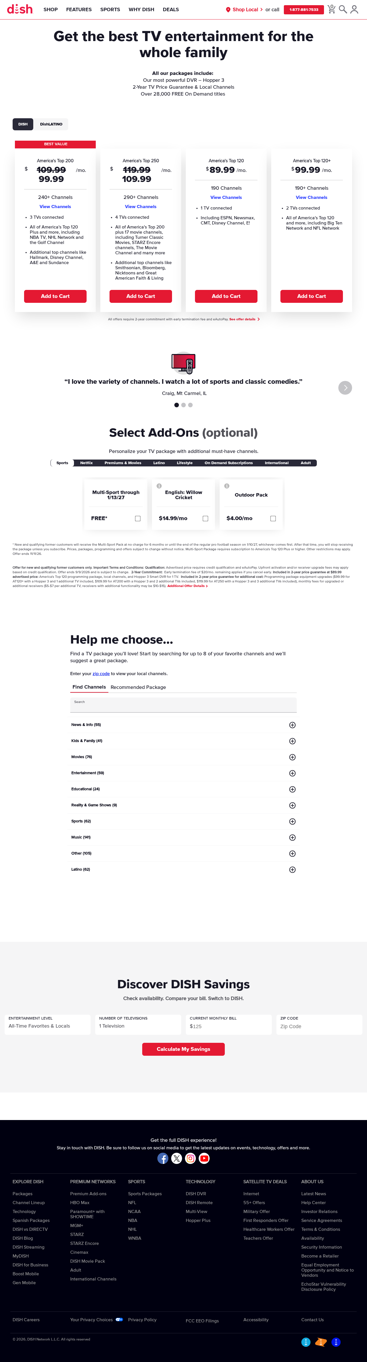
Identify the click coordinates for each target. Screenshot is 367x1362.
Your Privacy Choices (91, 1320)
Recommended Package (138, 687)
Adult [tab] (306, 463)
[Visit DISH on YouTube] (204, 1159)
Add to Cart (55, 296)
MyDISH (21, 1256)
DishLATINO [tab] (51, 124)
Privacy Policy (142, 1320)
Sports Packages (145, 1193)
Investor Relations (319, 1211)
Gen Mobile (24, 1282)
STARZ (77, 1234)
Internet (251, 1193)
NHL (132, 1229)
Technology (24, 1211)
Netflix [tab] (86, 463)
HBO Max (79, 1202)
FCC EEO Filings (202, 1321)
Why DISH (141, 9)
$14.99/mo (173, 518)
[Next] (345, 388)
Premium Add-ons (88, 1193)
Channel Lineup (29, 1202)
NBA (132, 1220)
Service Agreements (321, 1220)
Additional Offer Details (186, 586)
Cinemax (79, 1252)
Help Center (313, 1202)
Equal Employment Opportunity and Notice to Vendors (327, 1270)
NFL (132, 1202)
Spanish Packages (31, 1220)
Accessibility (256, 1320)
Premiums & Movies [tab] (123, 463)
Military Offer (256, 1211)
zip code (101, 673)
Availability (312, 1238)
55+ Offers (254, 1202)
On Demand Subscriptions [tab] (229, 463)
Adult (75, 1270)
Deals (171, 9)
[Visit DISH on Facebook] (162, 1159)
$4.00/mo (240, 518)
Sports (110, 9)
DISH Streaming (28, 1247)
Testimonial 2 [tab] (183, 405)
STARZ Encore (84, 1243)
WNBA (134, 1238)
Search (79, 702)
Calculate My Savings (183, 1049)
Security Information (321, 1247)
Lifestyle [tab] (185, 463)
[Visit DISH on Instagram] (190, 1159)
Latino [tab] (159, 463)
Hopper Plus (198, 1220)
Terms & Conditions (320, 1229)
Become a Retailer (320, 1256)
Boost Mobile (26, 1274)
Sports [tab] (62, 463)
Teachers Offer (258, 1238)
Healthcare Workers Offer (268, 1229)
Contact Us (312, 1320)
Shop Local (245, 9)
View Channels (55, 206)
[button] (48, 1025)
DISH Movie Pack (87, 1261)
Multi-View (196, 1211)
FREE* (99, 518)
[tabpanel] (183, 225)
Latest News (313, 1193)
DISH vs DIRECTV (30, 1229)
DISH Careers (26, 1320)
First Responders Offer (265, 1220)
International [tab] (277, 463)
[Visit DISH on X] (176, 1159)
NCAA (134, 1211)
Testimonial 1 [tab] (176, 405)
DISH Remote (199, 1202)
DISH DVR (196, 1193)
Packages (22, 1193)
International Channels (93, 1279)
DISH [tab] (23, 124)
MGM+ (76, 1225)
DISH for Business (30, 1265)
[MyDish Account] (354, 9)
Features (79, 9)
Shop (51, 9)
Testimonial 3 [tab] (190, 405)
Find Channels (89, 687)
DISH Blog (23, 1238)
